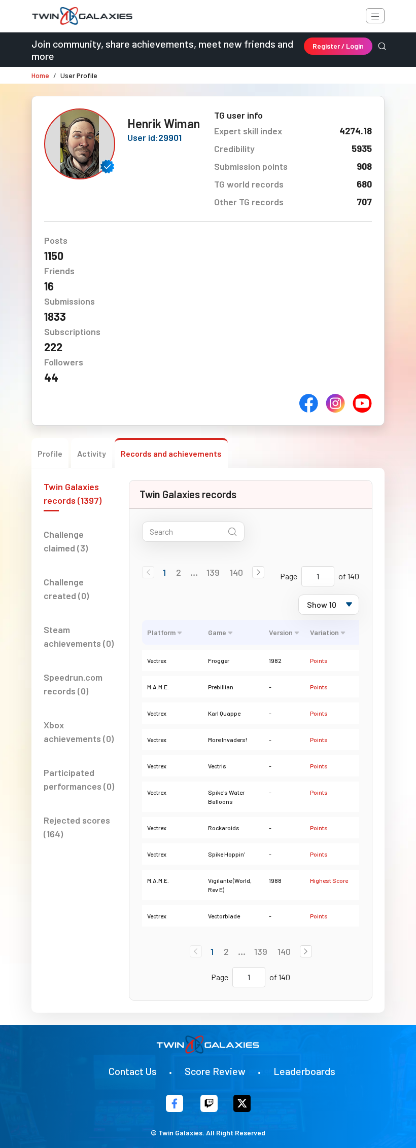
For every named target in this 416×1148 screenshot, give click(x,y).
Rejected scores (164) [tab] (77, 826)
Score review (215, 1071)
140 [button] (236, 572)
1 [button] (164, 572)
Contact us (133, 1071)
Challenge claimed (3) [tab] (66, 541)
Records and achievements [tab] (171, 453)
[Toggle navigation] (375, 15)
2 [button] (178, 572)
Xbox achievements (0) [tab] (79, 731)
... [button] (194, 572)
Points (319, 660)
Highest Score (329, 880)
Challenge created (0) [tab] (66, 588)
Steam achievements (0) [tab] (79, 636)
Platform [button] (161, 632)
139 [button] (213, 572)
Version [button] (281, 632)
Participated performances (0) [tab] (79, 779)
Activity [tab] (91, 453)
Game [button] (217, 632)
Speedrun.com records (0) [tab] (73, 684)
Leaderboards (304, 1071)
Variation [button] (324, 632)
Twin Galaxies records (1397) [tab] (72, 493)
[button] (258, 572)
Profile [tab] (50, 453)
